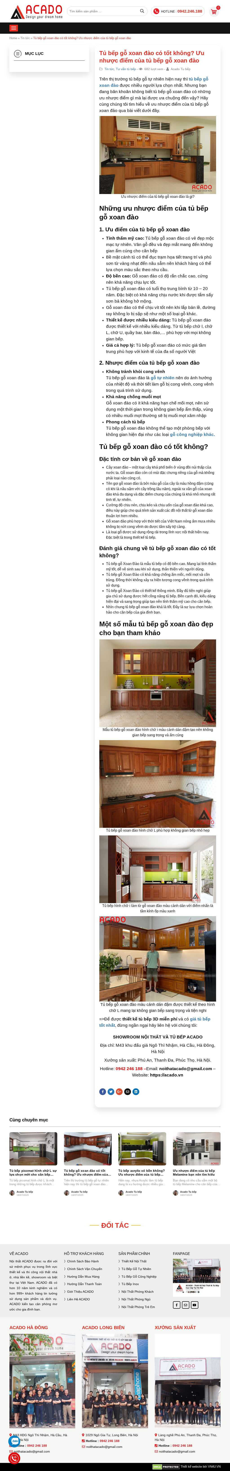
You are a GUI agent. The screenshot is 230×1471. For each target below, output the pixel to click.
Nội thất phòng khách (138, 1291)
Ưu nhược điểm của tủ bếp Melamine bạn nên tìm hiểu (194, 1172)
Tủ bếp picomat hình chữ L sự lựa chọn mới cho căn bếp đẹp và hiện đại (33, 1173)
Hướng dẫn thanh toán (84, 1284)
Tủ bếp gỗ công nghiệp (139, 1276)
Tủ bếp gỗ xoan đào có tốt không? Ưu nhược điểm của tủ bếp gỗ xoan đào (86, 1173)
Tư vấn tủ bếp (126, 69)
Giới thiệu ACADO (80, 1291)
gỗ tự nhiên (162, 377)
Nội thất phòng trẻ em (138, 1307)
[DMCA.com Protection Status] (166, 1467)
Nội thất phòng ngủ (136, 1299)
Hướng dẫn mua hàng (83, 1276)
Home (13, 38)
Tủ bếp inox (130, 1284)
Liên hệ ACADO (78, 1299)
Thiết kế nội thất (134, 1261)
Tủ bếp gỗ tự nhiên (136, 1269)
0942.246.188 (189, 11)
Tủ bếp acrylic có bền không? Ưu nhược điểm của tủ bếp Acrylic (141, 1173)
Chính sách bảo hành (83, 1261)
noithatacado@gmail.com (32, 1451)
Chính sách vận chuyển (84, 1269)
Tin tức (25, 38)
